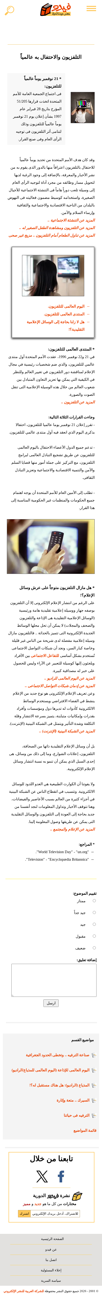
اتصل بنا (51, 1260)
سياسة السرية (51, 1280)
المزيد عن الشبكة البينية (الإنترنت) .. (67, 731)
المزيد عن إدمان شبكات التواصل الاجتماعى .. (60, 686)
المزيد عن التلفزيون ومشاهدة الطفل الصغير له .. (57, 228)
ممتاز (81, 901)
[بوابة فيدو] (55, 9)
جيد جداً (80, 913)
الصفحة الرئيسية (52, 1239)
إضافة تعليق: (87, 960)
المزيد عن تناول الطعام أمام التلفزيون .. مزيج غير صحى (52, 235)
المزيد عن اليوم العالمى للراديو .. (69, 678)
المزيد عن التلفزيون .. (78, 402)
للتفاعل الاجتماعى (45, 656)
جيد (83, 924)
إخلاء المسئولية (51, 1270)
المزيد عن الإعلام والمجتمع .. (72, 829)
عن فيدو (51, 1249)
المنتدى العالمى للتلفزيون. (64, 314)
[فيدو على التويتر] (41, 1178)
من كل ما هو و (49, 1204)
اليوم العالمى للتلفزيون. (66, 306)
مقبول (81, 936)
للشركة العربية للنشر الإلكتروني (24, 1291)
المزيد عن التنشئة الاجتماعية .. (71, 220)
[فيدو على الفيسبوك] (60, 1178)
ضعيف (80, 948)
